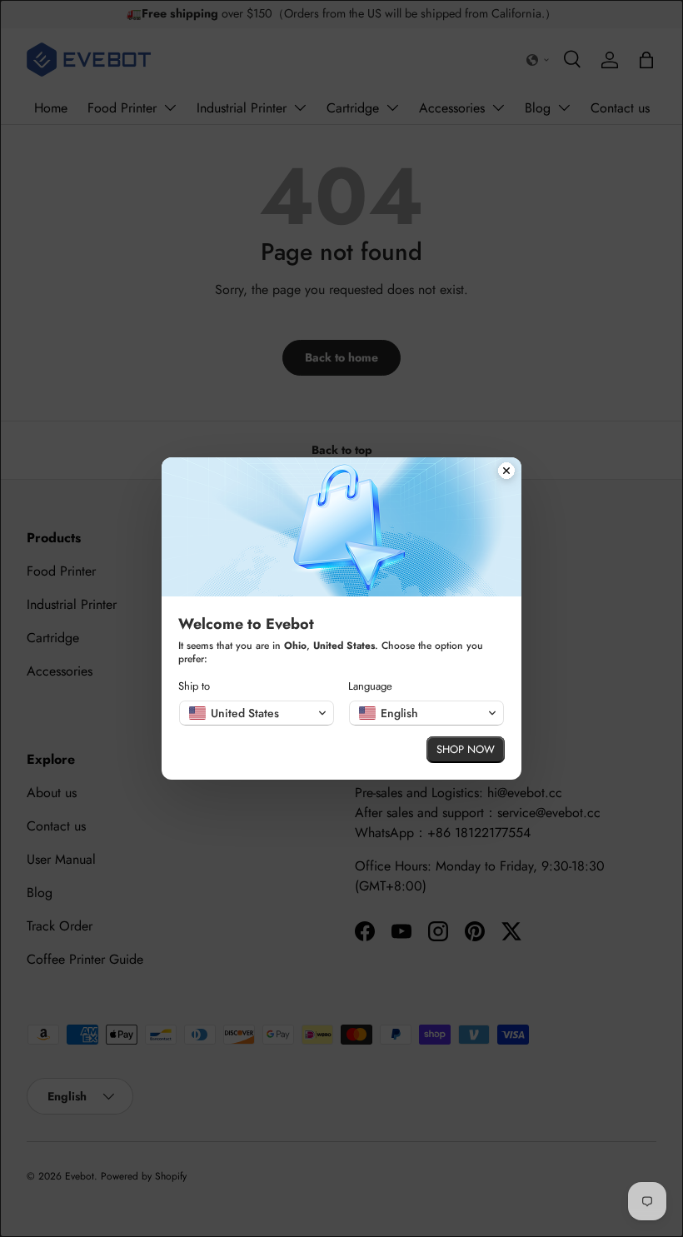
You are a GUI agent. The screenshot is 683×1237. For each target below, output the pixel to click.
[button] (256, 713)
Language (370, 686)
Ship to (194, 686)
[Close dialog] (506, 472)
